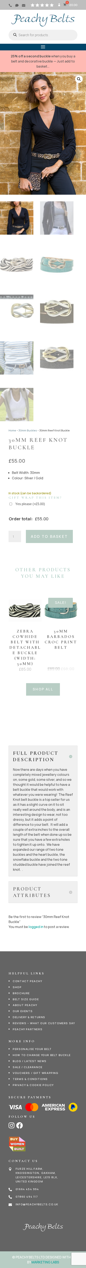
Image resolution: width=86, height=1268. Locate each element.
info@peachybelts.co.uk (37, 1204)
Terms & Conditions (30, 1079)
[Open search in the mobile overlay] (43, 35)
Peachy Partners (27, 1029)
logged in (36, 926)
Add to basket (49, 536)
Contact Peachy (27, 981)
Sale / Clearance (28, 1067)
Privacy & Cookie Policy (33, 1085)
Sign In (59, 6)
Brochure (21, 993)
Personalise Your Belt (32, 1049)
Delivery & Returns (29, 1017)
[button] (79, 79)
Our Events (23, 1011)
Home (12, 430)
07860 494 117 (27, 1196)
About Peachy (25, 1005)
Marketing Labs (45, 1262)
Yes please (30, 504)
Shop (17, 987)
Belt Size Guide (26, 999)
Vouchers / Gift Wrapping (35, 1073)
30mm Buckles (27, 430)
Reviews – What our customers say (44, 1023)
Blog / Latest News (30, 1061)
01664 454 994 (27, 1189)
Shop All (43, 689)
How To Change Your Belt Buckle (42, 1055)
